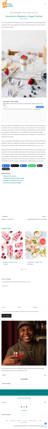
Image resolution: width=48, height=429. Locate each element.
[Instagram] (26, 407)
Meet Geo (25, 420)
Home (7, 420)
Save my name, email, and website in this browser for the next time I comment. (21, 311)
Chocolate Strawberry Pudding (12, 183)
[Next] (45, 250)
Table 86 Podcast (33, 420)
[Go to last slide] (3, 250)
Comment (5, 286)
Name (4, 307)
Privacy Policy (24, 422)
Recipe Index (13, 420)
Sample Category (24, 18)
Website (35, 307)
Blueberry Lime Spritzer (10, 176)
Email (19, 307)
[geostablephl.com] (8, 4)
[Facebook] (21, 407)
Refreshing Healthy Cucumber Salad (14, 178)
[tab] (21, 269)
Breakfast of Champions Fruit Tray (13, 180)
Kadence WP (43, 426)
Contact (40, 420)
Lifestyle (19, 420)
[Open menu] (45, 4)
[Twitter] (24, 407)
